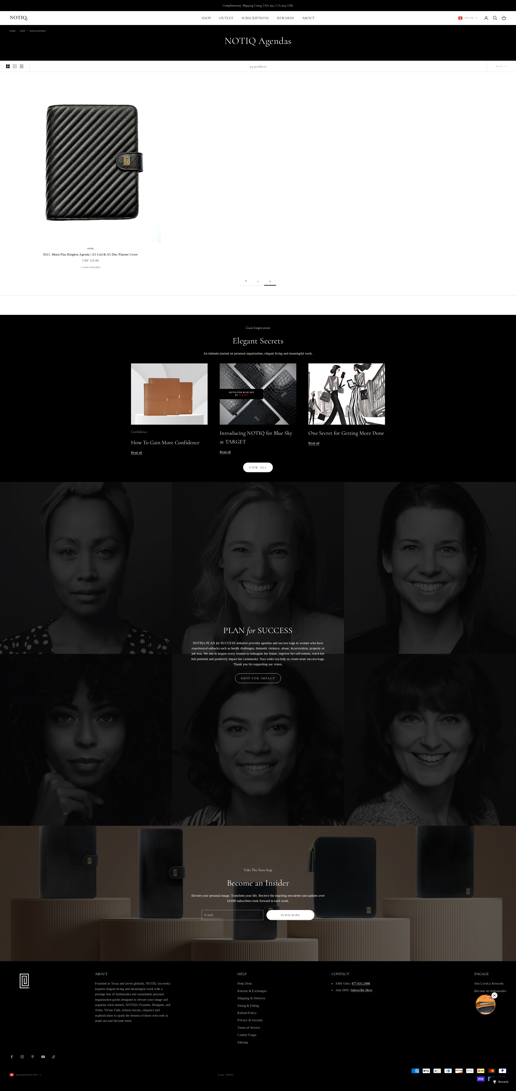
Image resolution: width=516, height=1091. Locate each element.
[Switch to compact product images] (21, 66)
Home (13, 31)
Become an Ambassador (490, 991)
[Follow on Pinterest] (33, 1057)
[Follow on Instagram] (22, 1057)
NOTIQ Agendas (38, 31)
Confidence (139, 432)
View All (258, 467)
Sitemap (242, 1042)
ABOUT (308, 18)
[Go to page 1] (246, 280)
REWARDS (285, 18)
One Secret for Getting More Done (346, 433)
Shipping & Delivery (251, 998)
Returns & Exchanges (251, 991)
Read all (136, 452)
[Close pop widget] (494, 995)
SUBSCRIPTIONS (255, 18)
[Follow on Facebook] (12, 1057)
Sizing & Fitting (248, 1005)
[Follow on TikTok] (54, 1057)
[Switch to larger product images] (8, 66)
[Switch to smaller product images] (15, 66)
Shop (22, 31)
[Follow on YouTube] (43, 1057)
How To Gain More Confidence (165, 442)
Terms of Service (248, 1027)
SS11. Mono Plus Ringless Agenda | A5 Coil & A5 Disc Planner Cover (90, 254)
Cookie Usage (246, 1035)
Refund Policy (247, 1013)
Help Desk (244, 983)
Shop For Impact (258, 678)
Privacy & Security (250, 1020)
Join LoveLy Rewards (489, 983)
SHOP (206, 18)
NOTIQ (90, 249)
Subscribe (290, 915)
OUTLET (226, 18)
